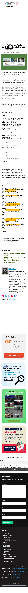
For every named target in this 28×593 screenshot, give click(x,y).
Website (4, 514)
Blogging (6, 551)
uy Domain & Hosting (10, 556)
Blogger (11, 465)
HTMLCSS (15, 299)
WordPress (4, 465)
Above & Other (21, 467)
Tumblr (17, 465)
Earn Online (13, 467)
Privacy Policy (8, 535)
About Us (6, 533)
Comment (5, 484)
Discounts (6, 542)
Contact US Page (19, 571)
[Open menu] (21, 5)
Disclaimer (7, 537)
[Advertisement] (14, 28)
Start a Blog (7, 549)
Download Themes (9, 558)
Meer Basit (12, 269)
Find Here (17, 574)
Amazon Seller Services (10, 540)
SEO (5, 552)
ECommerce (5, 467)
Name (4, 500)
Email (1, 460)
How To (11, 299)
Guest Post (7, 539)
